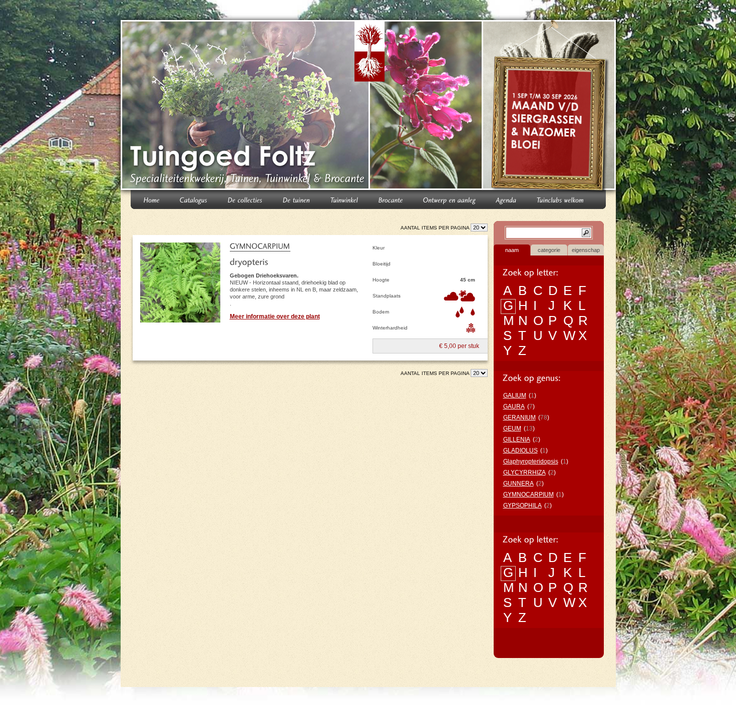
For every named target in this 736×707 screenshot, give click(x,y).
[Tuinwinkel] (344, 199)
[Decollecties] (245, 199)
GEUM (512, 428)
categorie (549, 250)
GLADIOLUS (520, 450)
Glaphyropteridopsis (530, 461)
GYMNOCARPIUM (528, 494)
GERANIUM (519, 417)
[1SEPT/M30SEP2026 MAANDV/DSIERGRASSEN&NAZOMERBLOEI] (550, 107)
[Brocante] (391, 199)
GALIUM (514, 395)
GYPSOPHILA (522, 505)
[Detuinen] (296, 199)
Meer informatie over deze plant (275, 316)
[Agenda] (506, 199)
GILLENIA (516, 439)
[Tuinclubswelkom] (560, 199)
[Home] (152, 199)
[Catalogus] (194, 199)
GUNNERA (518, 483)
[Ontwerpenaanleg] (449, 199)
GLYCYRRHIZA (524, 472)
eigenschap (586, 250)
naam (512, 250)
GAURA (514, 406)
